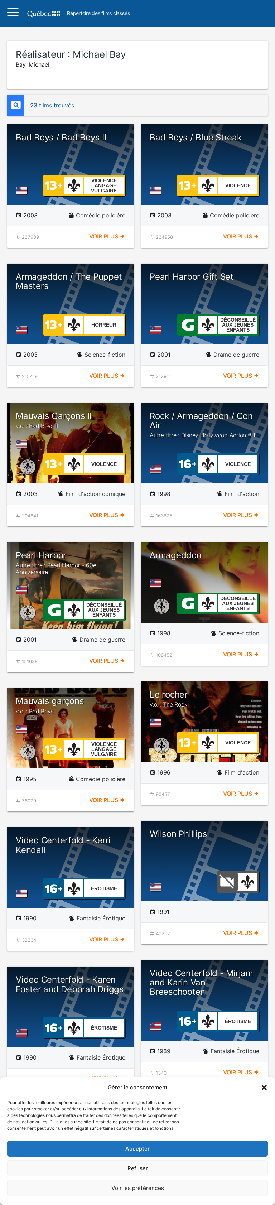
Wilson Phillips (178, 834)
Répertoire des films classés (98, 13)
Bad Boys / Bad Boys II (61, 137)
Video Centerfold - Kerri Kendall (63, 845)
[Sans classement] (227, 881)
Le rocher (169, 698)
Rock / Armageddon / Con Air (202, 425)
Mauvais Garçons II (54, 420)
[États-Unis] (23, 190)
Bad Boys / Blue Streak (196, 137)
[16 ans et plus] (187, 463)
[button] (264, 1087)
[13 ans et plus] (53, 184)
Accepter (137, 1148)
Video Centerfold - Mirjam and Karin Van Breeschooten (201, 982)
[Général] (187, 324)
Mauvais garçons (50, 705)
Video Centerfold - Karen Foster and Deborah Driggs (70, 984)
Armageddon (176, 555)
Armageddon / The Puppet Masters (69, 281)
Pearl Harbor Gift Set (191, 276)
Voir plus (104, 236)
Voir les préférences (137, 1188)
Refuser (137, 1168)
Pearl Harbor (56, 563)
